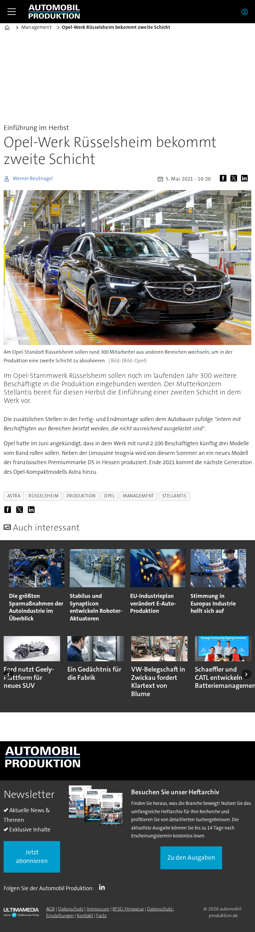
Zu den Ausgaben (191, 857)
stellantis (174, 496)
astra (14, 496)
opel (109, 496)
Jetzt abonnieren (32, 856)
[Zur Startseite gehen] (54, 12)
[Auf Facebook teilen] (224, 179)
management (138, 496)
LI (104, 887)
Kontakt (85, 915)
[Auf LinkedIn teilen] (246, 179)
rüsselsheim (43, 496)
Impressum (98, 909)
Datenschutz (70, 909)
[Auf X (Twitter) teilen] (235, 179)
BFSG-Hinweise (128, 909)
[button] (8, 674)
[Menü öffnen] (11, 11)
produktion (81, 496)
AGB (50, 909)
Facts (101, 915)
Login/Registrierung (246, 11)
